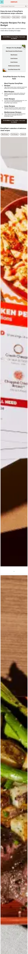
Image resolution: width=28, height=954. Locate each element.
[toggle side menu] (2, 2)
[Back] (2, 85)
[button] (6, 17)
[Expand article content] (14, 571)
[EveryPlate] (14, 2)
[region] (14, 570)
